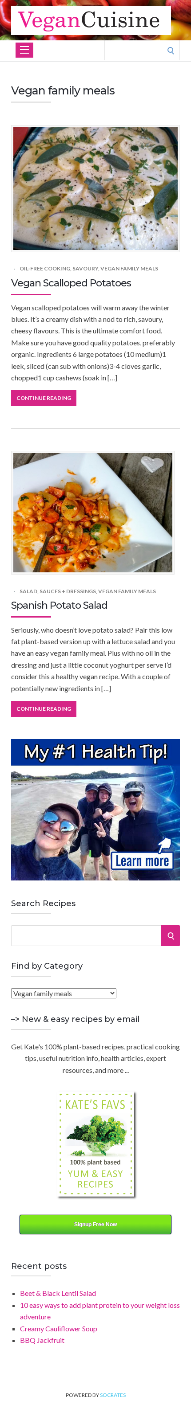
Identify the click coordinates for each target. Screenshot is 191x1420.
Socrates (113, 1395)
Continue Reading (43, 398)
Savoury (85, 268)
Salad (28, 591)
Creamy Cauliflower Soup (58, 1328)
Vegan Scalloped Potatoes (71, 283)
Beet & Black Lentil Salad (58, 1293)
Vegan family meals (129, 268)
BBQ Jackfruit (42, 1340)
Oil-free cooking (45, 268)
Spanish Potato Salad (59, 605)
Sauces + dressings (68, 591)
